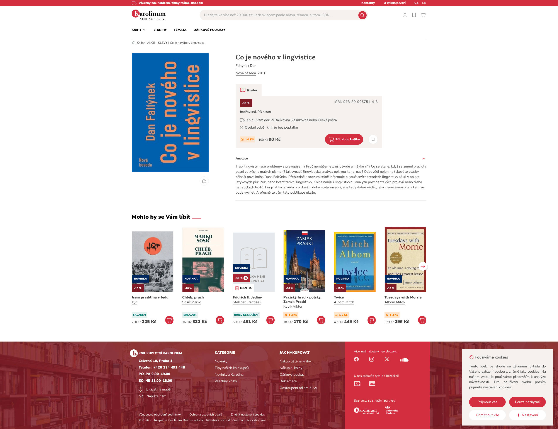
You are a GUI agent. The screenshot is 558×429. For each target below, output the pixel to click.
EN (424, 3)
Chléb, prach (193, 297)
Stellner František (247, 302)
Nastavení (530, 415)
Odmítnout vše (487, 415)
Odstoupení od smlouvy (298, 387)
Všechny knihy (226, 381)
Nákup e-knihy (291, 367)
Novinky (221, 361)
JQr (134, 302)
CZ (416, 3)
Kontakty (368, 3)
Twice (339, 297)
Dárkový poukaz (292, 374)
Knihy (141, 43)
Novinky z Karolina (229, 374)
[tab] (249, 90)
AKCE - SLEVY (157, 43)
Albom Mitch (344, 302)
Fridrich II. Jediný (247, 297)
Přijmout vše (487, 402)
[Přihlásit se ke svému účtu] (405, 15)
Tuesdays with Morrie (403, 297)
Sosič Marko (191, 302)
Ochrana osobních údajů (205, 414)
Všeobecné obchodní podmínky (160, 414)
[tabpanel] (309, 122)
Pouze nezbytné (527, 402)
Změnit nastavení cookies (248, 414)
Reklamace (288, 381)
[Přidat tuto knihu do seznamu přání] (373, 139)
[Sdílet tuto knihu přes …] (204, 181)
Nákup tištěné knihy (295, 361)
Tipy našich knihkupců (232, 367)
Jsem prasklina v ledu (150, 297)
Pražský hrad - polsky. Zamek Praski (302, 299)
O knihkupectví (395, 3)
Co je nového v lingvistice (187, 43)
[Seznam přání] (414, 15)
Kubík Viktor (293, 306)
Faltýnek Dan (246, 65)
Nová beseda (246, 73)
